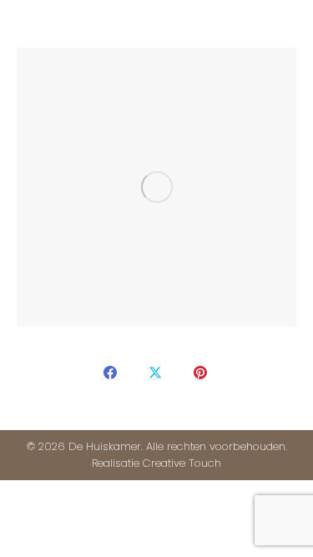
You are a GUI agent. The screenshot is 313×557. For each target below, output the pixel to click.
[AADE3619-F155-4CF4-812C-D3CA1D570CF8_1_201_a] (156, 187)
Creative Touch (182, 463)
